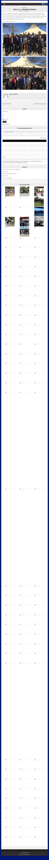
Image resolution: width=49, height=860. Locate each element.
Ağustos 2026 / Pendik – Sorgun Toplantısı (11, 169)
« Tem (4, 157)
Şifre (4, 115)
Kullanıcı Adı (5, 111)
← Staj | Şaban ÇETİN (6, 103)
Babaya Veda (5, 175)
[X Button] (43, 4)
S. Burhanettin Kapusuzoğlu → (40, 103)
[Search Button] (46, 4)
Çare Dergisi (5, 171)
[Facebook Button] (44, 4)
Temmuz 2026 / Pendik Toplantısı (9, 173)
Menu (4, 4)
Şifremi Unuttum (6, 124)
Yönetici (21, 11)
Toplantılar (25, 7)
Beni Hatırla (6, 119)
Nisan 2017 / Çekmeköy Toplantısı (24, 9)
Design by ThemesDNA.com (24, 854)
